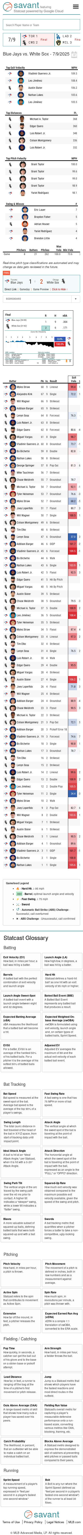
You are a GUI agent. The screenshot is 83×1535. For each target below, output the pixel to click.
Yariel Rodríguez (40, 192)
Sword (26, 904)
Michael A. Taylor (39, 119)
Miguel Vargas (24, 437)
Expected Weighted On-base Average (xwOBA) (60, 1018)
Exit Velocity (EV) (14, 957)
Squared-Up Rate (55, 1183)
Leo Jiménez (35, 80)
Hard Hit (27, 888)
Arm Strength (52, 1348)
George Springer (25, 465)
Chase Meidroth (25, 479)
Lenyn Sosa (23, 415)
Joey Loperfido (25, 508)
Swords (49, 1219)
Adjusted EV (52, 1045)
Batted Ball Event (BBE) (59, 995)
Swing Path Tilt (13, 1183)
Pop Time (9, 1348)
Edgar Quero (36, 126)
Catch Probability (14, 1441)
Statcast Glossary (26, 937)
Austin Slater (35, 87)
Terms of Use (11, 1522)
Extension (9, 1313)
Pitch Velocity (11, 1264)
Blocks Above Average (58, 1441)
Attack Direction (54, 1151)
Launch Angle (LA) (55, 957)
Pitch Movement (55, 1264)
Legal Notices (56, 1522)
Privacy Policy (33, 1522)
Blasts (7, 1219)
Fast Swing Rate (54, 1094)
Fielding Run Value (55, 1405)
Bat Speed (9, 1094)
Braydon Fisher (42, 216)
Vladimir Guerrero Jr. (39, 73)
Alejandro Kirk (24, 394)
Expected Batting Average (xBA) (19, 1018)
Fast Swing (28, 899)
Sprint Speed (11, 1480)
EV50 (6, 1045)
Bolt (47, 1480)
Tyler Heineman (25, 494)
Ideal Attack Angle (14, 1151)
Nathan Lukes (35, 95)
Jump (47, 1377)
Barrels (8, 975)
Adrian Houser (42, 224)
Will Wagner (23, 401)
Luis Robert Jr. (37, 133)
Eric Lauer (39, 209)
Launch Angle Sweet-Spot (19, 995)
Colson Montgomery (40, 140)
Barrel (28, 894)
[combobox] (41, 24)
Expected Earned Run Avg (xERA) (61, 1315)
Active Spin (10, 1292)
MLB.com (74, 1522)
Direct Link (11, 289)
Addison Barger (25, 408)
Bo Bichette (23, 451)
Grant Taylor (37, 164)
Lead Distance (13, 1377)
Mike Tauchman (25, 472)
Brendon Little (42, 238)
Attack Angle (52, 1122)
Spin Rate (50, 1292)
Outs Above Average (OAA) (20, 1405)
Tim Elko (21, 529)
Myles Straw (23, 387)
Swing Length (12, 1122)
